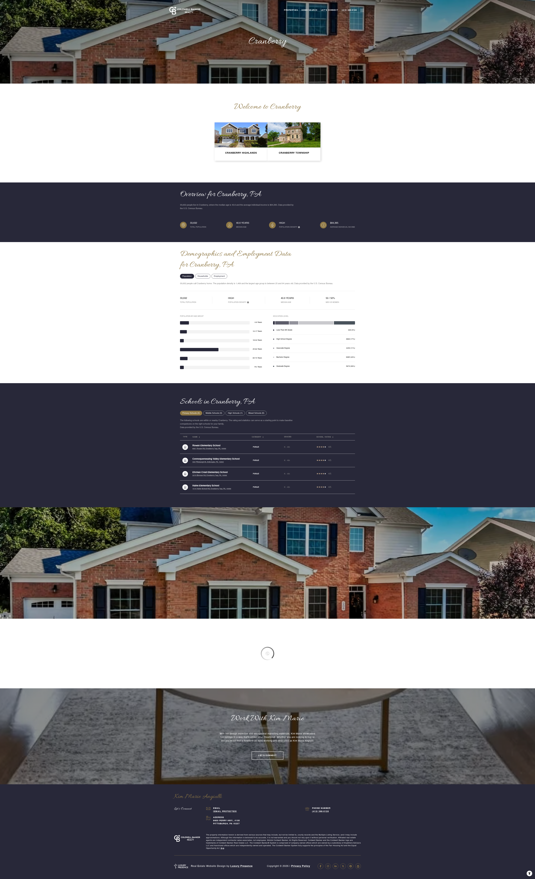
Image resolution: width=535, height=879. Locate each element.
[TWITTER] (343, 866)
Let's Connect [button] (267, 755)
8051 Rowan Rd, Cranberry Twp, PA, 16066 (209, 449)
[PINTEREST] (350, 866)
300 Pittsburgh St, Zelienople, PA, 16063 (208, 462)
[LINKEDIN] (335, 866)
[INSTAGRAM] (328, 866)
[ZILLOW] (358, 866)
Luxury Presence (241, 866)
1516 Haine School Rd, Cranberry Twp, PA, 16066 (211, 489)
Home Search (309, 10)
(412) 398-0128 (320, 811)
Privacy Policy (300, 866)
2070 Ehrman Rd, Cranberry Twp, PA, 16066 (209, 475)
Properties (291, 10)
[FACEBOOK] (320, 866)
